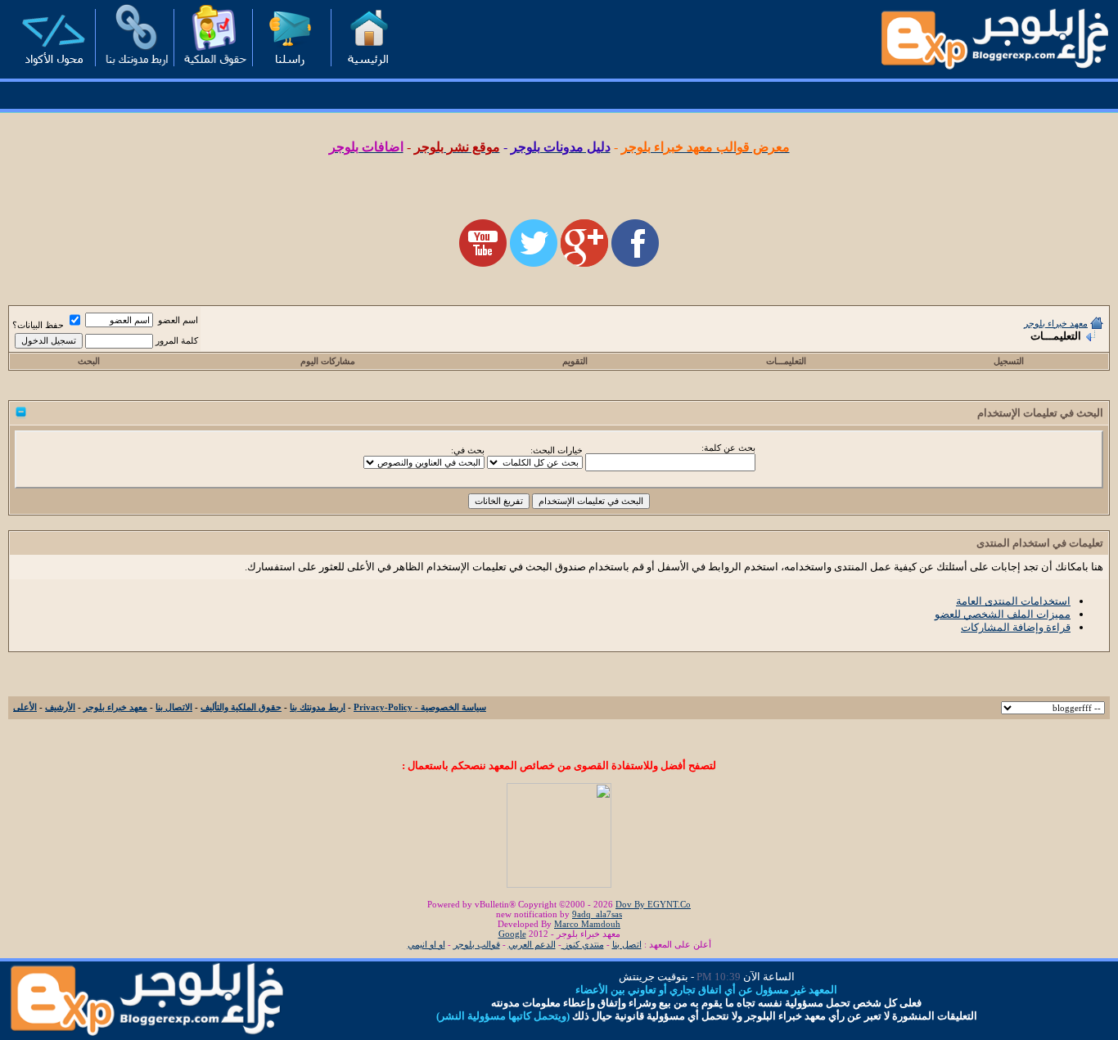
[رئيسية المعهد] (367, 70)
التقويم (575, 361)
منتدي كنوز (582, 944)
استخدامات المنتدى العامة (1013, 601)
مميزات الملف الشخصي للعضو (1003, 614)
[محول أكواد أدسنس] (53, 70)
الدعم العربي (532, 944)
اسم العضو (178, 320)
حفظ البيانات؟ (39, 325)
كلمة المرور (177, 340)
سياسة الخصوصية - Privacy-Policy (420, 707)
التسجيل (1009, 361)
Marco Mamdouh (587, 924)
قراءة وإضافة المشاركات (1016, 627)
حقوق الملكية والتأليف (241, 707)
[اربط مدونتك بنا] (132, 70)
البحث (89, 361)
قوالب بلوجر (476, 944)
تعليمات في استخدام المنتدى (1039, 543)
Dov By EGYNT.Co (653, 904)
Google (512, 934)
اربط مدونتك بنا (317, 707)
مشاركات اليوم (327, 361)
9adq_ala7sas (597, 914)
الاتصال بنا (174, 707)
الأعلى (25, 707)
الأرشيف (60, 707)
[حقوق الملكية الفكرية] (210, 70)
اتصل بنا (627, 944)
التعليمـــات (786, 361)
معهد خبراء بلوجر (1056, 323)
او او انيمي (426, 944)
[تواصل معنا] (289, 70)
